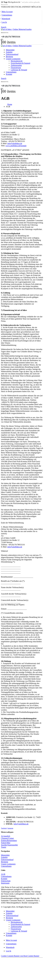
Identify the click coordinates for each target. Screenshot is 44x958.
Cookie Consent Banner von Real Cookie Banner (20, 956)
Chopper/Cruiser (7, 838)
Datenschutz (6, 881)
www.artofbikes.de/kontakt (16, 146)
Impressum (5, 883)
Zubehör (9, 52)
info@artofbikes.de (14, 143)
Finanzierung (16, 68)
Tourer (3, 847)
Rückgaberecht (16, 61)
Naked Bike (5, 843)
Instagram (10, 828)
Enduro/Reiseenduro (9, 840)
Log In (4, 22)
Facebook (4, 828)
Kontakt (9, 74)
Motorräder (10, 50)
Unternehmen (7, 15)
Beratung (9, 56)
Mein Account (7, 12)
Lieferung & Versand (19, 70)
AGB (3, 874)
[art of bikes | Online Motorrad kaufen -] (16, 29)
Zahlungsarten (16, 65)
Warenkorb (6, 19)
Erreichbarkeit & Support (20, 63)
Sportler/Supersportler (9, 845)
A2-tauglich (5, 836)
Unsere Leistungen (13, 59)
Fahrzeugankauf (12, 54)
